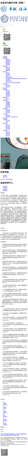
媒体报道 (8, 70)
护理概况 (8, 109)
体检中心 (8, 98)
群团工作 (8, 75)
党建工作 (5, 71)
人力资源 (5, 114)
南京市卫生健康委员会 (6, 435)
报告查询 (8, 94)
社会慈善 (5, 119)
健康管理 (5, 97)
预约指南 (8, 93)
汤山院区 (5, 130)
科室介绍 (8, 135)
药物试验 (8, 103)
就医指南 (5, 89)
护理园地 (5, 108)
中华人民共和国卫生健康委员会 (8, 433)
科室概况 (5, 186)
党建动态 (8, 73)
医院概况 (5, 58)
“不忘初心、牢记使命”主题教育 (13, 82)
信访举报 (8, 129)
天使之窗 (8, 112)
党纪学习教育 (9, 77)
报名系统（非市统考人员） (12, 116)
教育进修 (8, 105)
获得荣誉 (8, 63)
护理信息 (8, 111)
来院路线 (8, 64)
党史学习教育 (9, 81)
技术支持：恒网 (4, 446)
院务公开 (5, 123)
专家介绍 (5, 189)
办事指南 (8, 101)
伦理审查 (8, 104)
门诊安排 (8, 134)
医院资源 (8, 62)
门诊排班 (8, 92)
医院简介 (8, 59)
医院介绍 (8, 131)
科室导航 (5, 83)
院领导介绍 (8, 60)
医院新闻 (8, 67)
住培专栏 (8, 107)
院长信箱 (8, 126)
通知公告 (8, 68)
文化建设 (8, 74)
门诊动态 (8, 96)
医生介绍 (5, 88)
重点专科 (8, 86)
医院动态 (5, 66)
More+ (2, 429)
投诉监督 (8, 127)
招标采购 (5, 118)
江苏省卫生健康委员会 (21, 433)
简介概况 (8, 120)
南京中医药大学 (15, 435)
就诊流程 (8, 90)
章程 (7, 122)
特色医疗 (5, 187)
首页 (7, 179)
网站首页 (5, 56)
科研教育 (5, 100)
